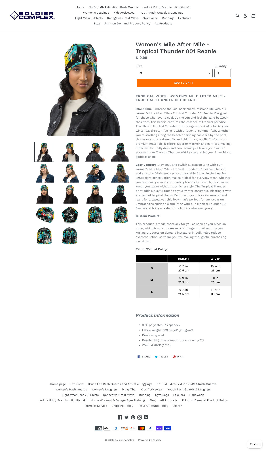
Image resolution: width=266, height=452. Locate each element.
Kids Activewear (124, 12)
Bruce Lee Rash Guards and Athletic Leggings (120, 384)
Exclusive (184, 18)
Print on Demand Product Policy (127, 23)
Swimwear (150, 18)
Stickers (179, 395)
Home (80, 7)
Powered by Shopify (149, 440)
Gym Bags (162, 395)
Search (177, 405)
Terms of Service (95, 405)
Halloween (196, 395)
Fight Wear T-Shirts (89, 18)
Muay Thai (129, 389)
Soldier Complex (124, 440)
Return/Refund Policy (151, 249)
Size (139, 66)
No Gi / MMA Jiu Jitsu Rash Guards (113, 7)
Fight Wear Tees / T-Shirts (80, 395)
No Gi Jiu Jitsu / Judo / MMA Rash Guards (186, 384)
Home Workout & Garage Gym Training (118, 400)
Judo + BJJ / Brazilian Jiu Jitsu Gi (166, 7)
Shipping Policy (122, 405)
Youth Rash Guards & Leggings (161, 12)
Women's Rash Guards (71, 389)
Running (168, 18)
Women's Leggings (96, 12)
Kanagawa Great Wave (122, 18)
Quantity (220, 66)
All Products (163, 23)
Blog (97, 23)
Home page (58, 384)
